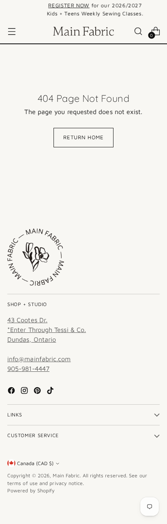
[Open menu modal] (11, 31)
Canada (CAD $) (35, 463)
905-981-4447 (28, 368)
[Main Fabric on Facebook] (12, 391)
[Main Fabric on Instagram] (25, 391)
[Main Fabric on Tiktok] (51, 391)
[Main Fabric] (83, 31)
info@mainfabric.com (39, 358)
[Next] (157, 9)
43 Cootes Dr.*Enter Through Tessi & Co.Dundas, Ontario (46, 329)
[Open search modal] (138, 31)
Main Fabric (66, 475)
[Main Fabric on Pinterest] (38, 391)
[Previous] (9, 9)
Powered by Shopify (31, 490)
